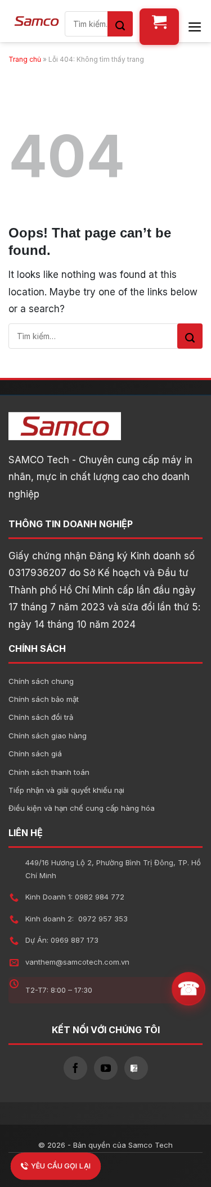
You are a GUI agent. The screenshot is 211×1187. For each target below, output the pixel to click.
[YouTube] (106, 1068)
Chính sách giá (35, 753)
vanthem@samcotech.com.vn (77, 961)
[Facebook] (75, 1068)
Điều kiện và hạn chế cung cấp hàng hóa (81, 807)
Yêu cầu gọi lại (61, 1166)
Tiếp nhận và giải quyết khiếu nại (66, 790)
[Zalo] (136, 1068)
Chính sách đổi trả (40, 717)
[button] (195, 27)
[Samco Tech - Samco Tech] (36, 21)
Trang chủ (24, 59)
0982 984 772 (99, 896)
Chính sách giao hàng (47, 735)
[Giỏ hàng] (159, 26)
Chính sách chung (41, 681)
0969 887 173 (74, 939)
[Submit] (120, 23)
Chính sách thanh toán (48, 772)
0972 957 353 (103, 918)
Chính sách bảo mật (43, 699)
